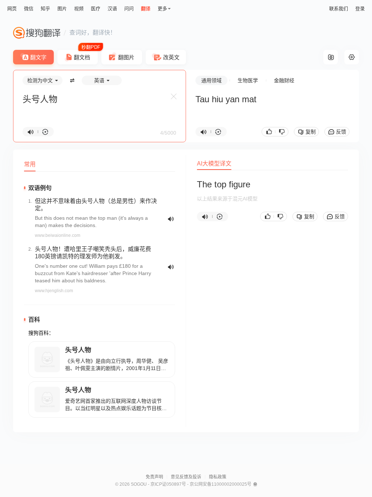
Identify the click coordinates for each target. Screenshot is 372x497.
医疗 (95, 8)
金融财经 (284, 80)
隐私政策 (217, 477)
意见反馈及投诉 (186, 477)
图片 (62, 8)
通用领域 (211, 80)
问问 (129, 8)
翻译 (145, 8)
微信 (28, 8)
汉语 (112, 8)
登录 (360, 8)
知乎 (45, 8)
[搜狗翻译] (36, 33)
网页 (12, 8)
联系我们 (338, 8)
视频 (79, 8)
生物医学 (248, 80)
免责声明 (154, 477)
